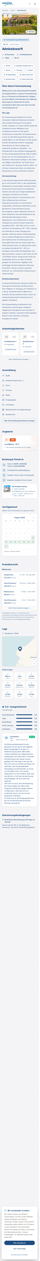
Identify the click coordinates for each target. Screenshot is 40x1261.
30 (33, 542)
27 (19, 542)
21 (24, 537)
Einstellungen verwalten (19, 1254)
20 (19, 537)
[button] (19, 24)
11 (10, 533)
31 (6, 546)
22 (28, 537)
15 (28, 533)
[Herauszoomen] (34, 663)
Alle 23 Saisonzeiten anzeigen (19, 608)
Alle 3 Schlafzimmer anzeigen (18, 359)
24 (6, 542)
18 (10, 537)
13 (19, 533)
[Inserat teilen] (10, 16)
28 (24, 542)
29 (28, 542)
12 (15, 533)
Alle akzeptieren (19, 1243)
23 (33, 537)
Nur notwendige (20, 1249)
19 (15, 537)
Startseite (5, 10)
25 (11, 542)
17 (6, 537)
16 (33, 533)
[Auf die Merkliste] (5, 16)
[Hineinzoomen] (34, 659)
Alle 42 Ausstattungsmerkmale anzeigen (19, 421)
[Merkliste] (30, 4)
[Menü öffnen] (35, 4)
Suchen (12, 10)
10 (6, 533)
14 (24, 533)
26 (15, 542)
